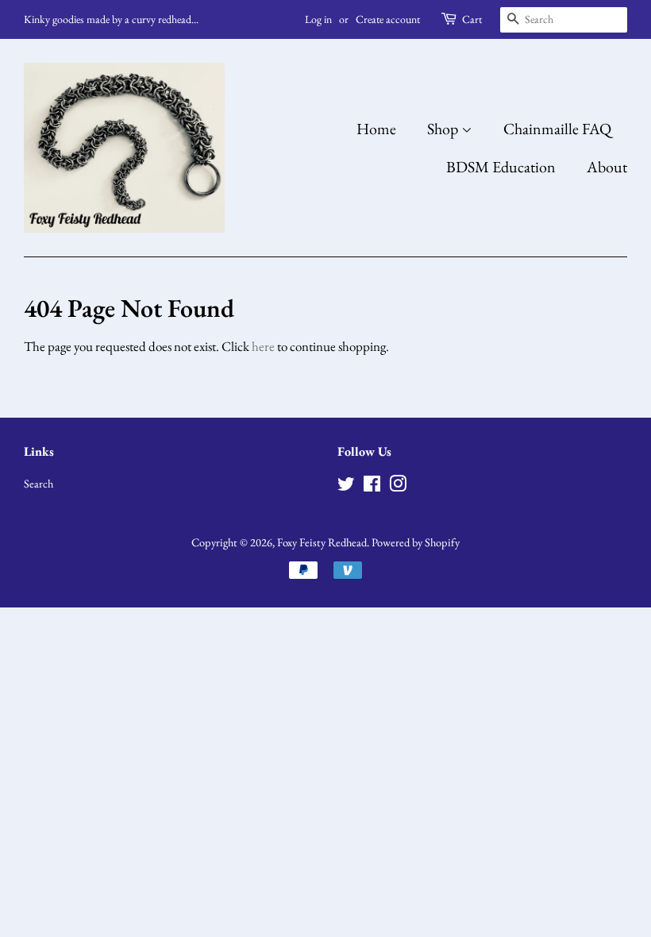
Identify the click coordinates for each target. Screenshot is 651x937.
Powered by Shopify (416, 541)
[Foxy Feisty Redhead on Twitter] (346, 486)
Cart (472, 19)
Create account (388, 19)
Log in (318, 19)
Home (376, 128)
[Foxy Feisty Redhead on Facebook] (372, 486)
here (263, 346)
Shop (444, 128)
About (607, 166)
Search (38, 483)
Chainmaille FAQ (557, 128)
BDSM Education (501, 166)
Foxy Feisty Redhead (322, 541)
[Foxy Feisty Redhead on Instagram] (397, 486)
